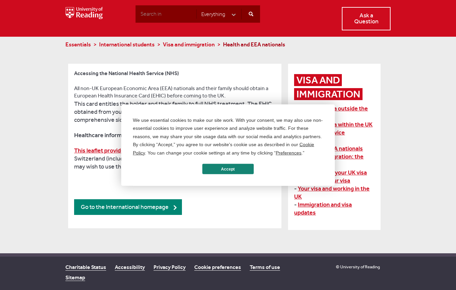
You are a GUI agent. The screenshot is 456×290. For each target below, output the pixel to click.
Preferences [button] (288, 152)
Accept (228, 169)
